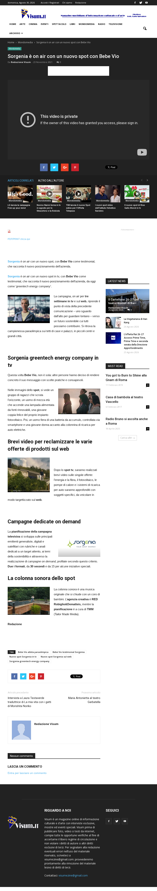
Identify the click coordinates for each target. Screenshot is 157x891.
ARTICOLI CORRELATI (21, 180)
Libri (72, 24)
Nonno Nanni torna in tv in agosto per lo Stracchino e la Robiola (49, 208)
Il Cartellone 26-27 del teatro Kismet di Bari (123, 301)
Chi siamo (67, 2)
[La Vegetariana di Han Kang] (113, 322)
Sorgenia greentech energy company (29, 661)
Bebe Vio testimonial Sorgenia (69, 652)
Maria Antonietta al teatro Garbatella (84, 700)
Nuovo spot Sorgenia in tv (23, 656)
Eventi (44, 24)
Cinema (33, 24)
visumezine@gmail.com (73, 875)
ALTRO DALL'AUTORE (51, 180)
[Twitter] (141, 2)
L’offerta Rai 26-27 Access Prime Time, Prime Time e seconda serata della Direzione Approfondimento (136, 341)
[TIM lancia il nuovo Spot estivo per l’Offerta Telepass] (78, 193)
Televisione (115, 24)
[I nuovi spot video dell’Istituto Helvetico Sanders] (107, 193)
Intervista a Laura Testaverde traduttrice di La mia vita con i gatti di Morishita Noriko (29, 702)
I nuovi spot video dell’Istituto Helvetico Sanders (105, 208)
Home (12, 24)
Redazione (80, 2)
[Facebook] (135, 2)
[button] (144, 28)
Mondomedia (87, 24)
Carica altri (126, 437)
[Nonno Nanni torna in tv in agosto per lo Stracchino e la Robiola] (49, 193)
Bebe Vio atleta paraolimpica (33, 652)
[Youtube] (146, 2)
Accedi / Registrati (50, 2)
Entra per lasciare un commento (27, 773)
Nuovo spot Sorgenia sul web (56, 656)
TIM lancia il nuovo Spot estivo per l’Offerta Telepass (78, 208)
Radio (101, 24)
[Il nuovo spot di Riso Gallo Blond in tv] (136, 193)
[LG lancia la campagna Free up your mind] (20, 193)
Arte (22, 24)
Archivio (14, 33)
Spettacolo (59, 24)
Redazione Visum (21, 62)
